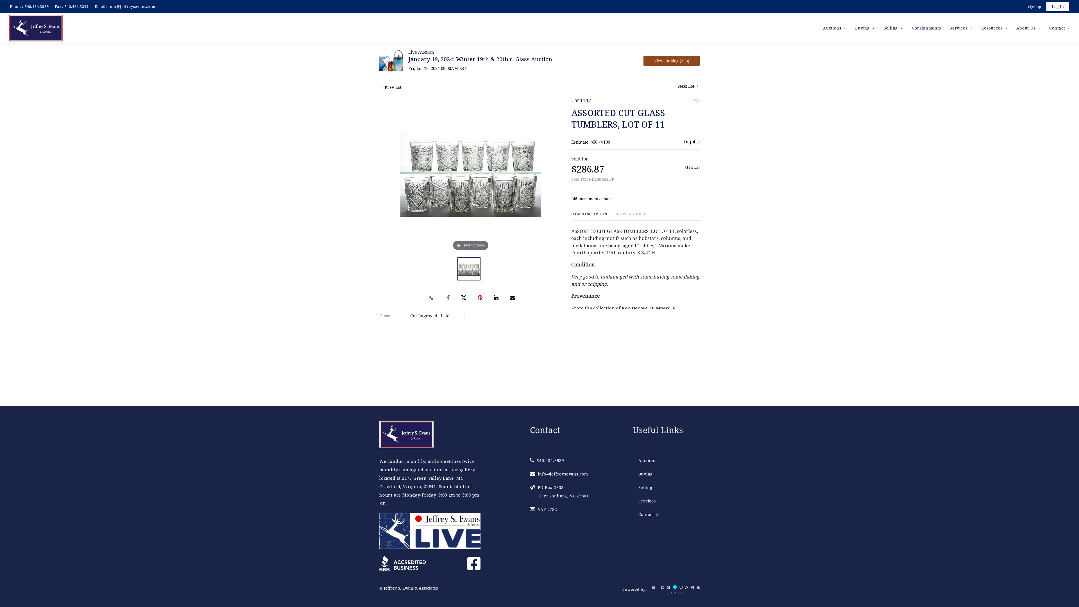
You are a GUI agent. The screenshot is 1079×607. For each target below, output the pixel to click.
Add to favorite (696, 101)
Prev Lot (393, 87)
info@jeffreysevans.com (131, 6)
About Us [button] (1026, 28)
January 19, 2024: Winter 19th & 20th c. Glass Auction (480, 59)
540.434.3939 (37, 6)
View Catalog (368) (671, 61)
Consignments (926, 28)
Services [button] (959, 28)
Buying (645, 474)
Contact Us (649, 514)
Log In (1058, 6)
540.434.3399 (77, 6)
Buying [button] (863, 28)
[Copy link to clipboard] (431, 298)
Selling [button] (891, 28)
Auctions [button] (832, 28)
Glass (384, 315)
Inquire (692, 141)
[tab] (589, 216)
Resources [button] (992, 28)
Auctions (647, 460)
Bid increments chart (591, 198)
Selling (645, 487)
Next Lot (686, 86)
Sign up (1034, 6)
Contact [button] (1057, 28)
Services (647, 501)
